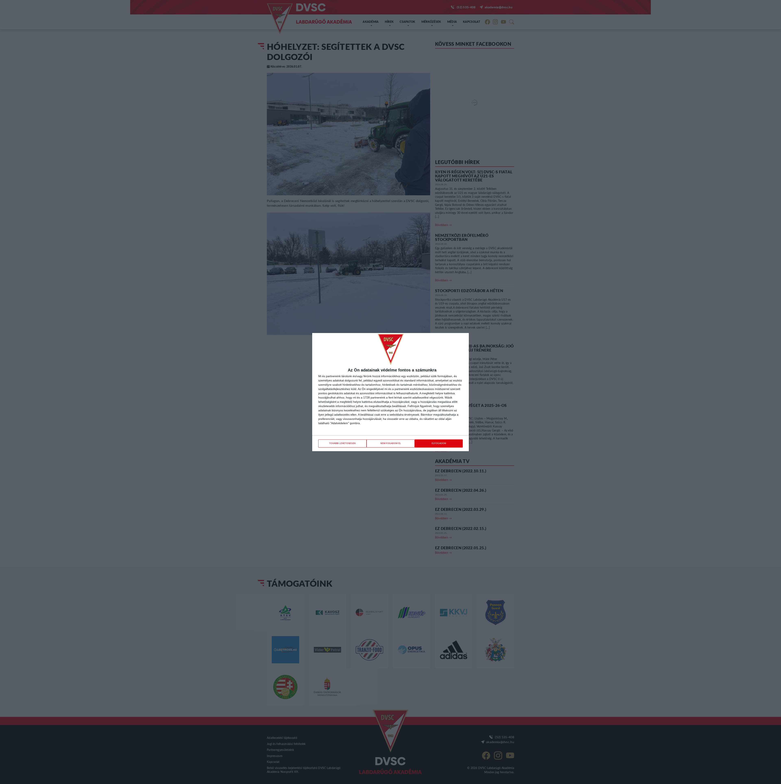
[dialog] (390, 392)
